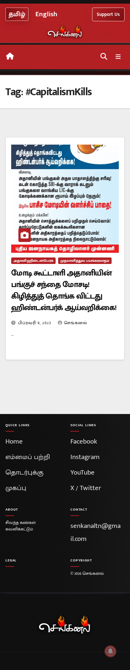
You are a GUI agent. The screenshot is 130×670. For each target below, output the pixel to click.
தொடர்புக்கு (24, 472)
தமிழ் (17, 14)
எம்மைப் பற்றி (27, 457)
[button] (103, 56)
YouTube (82, 472)
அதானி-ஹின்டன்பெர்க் (33, 261)
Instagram (85, 457)
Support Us (108, 14)
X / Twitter (85, 488)
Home (14, 441)
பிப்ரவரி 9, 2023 (35, 322)
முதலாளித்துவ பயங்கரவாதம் (84, 261)
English (46, 14)
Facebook (83, 441)
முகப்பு (15, 488)
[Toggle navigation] (118, 57)
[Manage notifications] (110, 651)
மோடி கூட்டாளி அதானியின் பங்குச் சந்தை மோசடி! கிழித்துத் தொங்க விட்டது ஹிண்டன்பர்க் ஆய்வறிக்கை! (63, 290)
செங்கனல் (75, 322)
